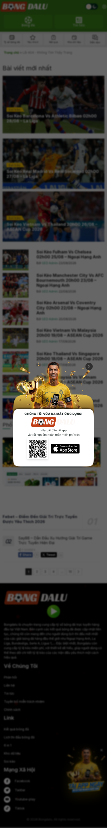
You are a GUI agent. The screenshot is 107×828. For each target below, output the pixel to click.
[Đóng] (89, 366)
